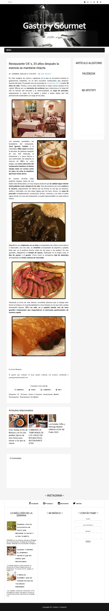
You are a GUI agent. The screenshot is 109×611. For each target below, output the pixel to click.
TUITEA (33, 390)
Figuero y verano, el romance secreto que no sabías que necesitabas (24, 556)
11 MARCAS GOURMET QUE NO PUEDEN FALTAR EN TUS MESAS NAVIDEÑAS (24, 581)
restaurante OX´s (53, 83)
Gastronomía (47, 394)
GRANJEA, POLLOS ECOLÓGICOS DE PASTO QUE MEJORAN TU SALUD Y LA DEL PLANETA (24, 530)
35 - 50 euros (14, 74)
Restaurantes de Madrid (29, 397)
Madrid (56, 394)
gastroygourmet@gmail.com (18, 377)
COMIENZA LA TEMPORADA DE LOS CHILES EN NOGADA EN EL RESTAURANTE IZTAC (36, 437)
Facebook (34, 503)
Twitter (79, 503)
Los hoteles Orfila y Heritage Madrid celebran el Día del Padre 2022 (57, 428)
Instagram (64, 503)
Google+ (50, 503)
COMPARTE (20, 390)
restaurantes (14, 397)
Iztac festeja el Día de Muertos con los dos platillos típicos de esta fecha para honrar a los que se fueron (18, 437)
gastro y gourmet (35, 394)
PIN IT (59, 390)
